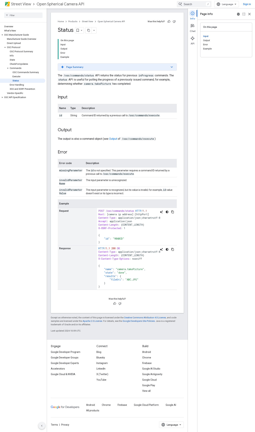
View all (146, 390)
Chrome (146, 357)
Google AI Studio (151, 368)
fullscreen (244, 14)
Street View (21, 4)
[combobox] (194, 4)
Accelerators (58, 368)
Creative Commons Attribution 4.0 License (145, 317)
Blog (98, 352)
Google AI (171, 405)
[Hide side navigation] (41, 425)
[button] (22, 35)
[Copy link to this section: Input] (70, 97)
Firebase (147, 363)
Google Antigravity (152, 374)
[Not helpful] (174, 21)
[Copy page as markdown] (89, 30)
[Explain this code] (161, 212)
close (249, 14)
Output (113, 138)
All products (92, 410)
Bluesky (100, 357)
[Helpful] (169, 21)
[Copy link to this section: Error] (70, 152)
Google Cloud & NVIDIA (63, 374)
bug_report (238, 14)
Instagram (102, 363)
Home (61, 21)
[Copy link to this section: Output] (75, 130)
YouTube (101, 379)
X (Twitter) (102, 374)
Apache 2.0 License (92, 321)
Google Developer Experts (65, 363)
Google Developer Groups (64, 357)
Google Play (148, 385)
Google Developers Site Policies (139, 321)
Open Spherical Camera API (60, 4)
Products (72, 21)
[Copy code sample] (172, 212)
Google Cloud (149, 379)
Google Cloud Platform (146, 405)
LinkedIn (100, 368)
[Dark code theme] (167, 212)
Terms (54, 424)
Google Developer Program (65, 352)
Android (146, 352)
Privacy (65, 424)
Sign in (247, 4)
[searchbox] (23, 15)
